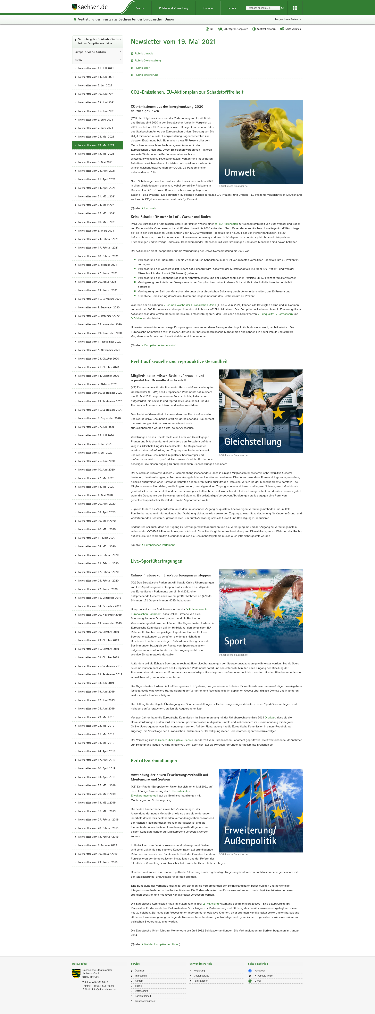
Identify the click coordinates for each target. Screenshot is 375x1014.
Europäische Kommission (160, 345)
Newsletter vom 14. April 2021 (96, 188)
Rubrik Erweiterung (146, 74)
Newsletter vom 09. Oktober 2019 (98, 657)
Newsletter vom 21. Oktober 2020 (98, 367)
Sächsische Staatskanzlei (97, 970)
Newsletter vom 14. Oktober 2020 (98, 375)
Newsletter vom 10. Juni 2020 (96, 469)
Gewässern (286, 313)
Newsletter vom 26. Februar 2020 (98, 555)
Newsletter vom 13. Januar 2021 (98, 290)
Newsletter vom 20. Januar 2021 (98, 281)
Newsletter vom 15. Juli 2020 (96, 435)
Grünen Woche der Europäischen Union (191, 304)
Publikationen (201, 980)
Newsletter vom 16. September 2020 (100, 410)
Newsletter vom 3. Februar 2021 (97, 264)
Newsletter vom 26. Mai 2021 (96, 136)
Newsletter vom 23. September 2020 (100, 401)
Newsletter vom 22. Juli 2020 (96, 427)
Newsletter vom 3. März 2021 (96, 230)
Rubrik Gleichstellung (148, 60)
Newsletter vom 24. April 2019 (96, 751)
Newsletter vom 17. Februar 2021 (98, 247)
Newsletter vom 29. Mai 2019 (96, 717)
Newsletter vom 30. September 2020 (100, 392)
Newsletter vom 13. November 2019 (100, 623)
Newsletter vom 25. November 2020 (100, 324)
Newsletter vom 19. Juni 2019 (96, 691)
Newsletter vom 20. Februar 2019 (98, 828)
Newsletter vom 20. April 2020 (96, 503)
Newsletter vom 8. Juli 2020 (95, 444)
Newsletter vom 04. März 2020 (97, 546)
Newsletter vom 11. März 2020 (96, 538)
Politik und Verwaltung (173, 8)
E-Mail (258, 980)
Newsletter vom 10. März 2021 (97, 222)
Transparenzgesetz (145, 1001)
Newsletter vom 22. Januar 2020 (98, 589)
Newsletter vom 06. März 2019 (97, 811)
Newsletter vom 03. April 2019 (96, 777)
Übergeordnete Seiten (285, 19)
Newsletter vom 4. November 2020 (99, 350)
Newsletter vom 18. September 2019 (100, 674)
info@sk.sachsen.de (103, 989)
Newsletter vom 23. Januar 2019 (98, 862)
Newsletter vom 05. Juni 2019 (96, 708)
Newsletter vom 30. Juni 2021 (96, 94)
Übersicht (140, 970)
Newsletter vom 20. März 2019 (97, 794)
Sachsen (141, 8)
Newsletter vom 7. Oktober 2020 (97, 384)
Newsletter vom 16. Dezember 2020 (99, 299)
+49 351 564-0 (100, 982)
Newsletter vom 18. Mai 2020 (96, 486)
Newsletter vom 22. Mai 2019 (96, 725)
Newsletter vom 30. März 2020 (97, 521)
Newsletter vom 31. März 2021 (97, 196)
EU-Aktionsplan (228, 223)
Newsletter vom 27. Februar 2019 (98, 819)
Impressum (141, 975)
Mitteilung (213, 903)
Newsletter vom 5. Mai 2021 (95, 162)
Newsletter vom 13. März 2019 (97, 802)
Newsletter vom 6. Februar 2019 (97, 845)
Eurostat (149, 208)
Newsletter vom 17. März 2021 (97, 213)
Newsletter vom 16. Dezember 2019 (99, 597)
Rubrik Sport (142, 67)
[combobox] (263, 8)
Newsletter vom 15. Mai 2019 (96, 734)
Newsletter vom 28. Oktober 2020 (98, 358)
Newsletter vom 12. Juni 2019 (96, 700)
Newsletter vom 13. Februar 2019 (98, 836)
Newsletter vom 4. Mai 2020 (95, 495)
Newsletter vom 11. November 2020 (99, 341)
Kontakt (139, 980)
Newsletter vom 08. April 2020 (96, 512)
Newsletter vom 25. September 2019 (100, 666)
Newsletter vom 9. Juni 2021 (95, 119)
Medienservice (201, 975)
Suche (138, 986)
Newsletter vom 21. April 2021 (96, 179)
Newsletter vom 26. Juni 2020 (96, 461)
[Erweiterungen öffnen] (295, 8)
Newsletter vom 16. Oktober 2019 (98, 649)
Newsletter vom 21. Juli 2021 (96, 68)
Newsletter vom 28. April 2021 (96, 170)
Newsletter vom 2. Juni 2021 (95, 128)
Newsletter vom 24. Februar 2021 (98, 239)
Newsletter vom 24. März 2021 (97, 205)
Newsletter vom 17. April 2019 (96, 760)
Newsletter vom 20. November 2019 (100, 614)
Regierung (199, 970)
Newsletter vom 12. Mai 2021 (96, 153)
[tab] (99, 964)
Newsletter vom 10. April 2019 (96, 768)
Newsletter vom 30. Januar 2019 (98, 854)
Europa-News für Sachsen (90, 52)
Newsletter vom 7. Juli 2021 (95, 85)
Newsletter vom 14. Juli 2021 (96, 77)
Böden (138, 318)
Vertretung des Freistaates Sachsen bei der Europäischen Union (126, 19)
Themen (208, 8)
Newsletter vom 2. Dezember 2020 (99, 316)
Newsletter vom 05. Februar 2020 (98, 580)
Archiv (78, 60)
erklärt (272, 717)
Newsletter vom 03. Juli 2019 (96, 683)
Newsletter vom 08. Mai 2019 (96, 743)
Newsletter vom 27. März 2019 (97, 785)
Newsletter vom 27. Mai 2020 (96, 478)
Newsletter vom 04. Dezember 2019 (99, 606)
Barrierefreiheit (143, 996)
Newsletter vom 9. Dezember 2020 (99, 307)
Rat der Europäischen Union (161, 944)
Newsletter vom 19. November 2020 (100, 333)
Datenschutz (141, 991)
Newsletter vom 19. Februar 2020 (98, 563)
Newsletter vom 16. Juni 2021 (96, 111)
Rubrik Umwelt (144, 53)
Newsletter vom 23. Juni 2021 (96, 102)
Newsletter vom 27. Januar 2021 (98, 273)
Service (232, 8)
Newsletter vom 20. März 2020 (97, 529)
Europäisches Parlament (159, 544)
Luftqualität (267, 313)
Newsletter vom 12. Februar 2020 (98, 572)
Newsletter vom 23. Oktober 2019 (98, 640)
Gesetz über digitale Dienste (175, 739)
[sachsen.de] (99, 7)
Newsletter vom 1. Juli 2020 (95, 452)
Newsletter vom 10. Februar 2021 (98, 256)
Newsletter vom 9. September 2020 (99, 418)
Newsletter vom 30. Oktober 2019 (98, 632)
